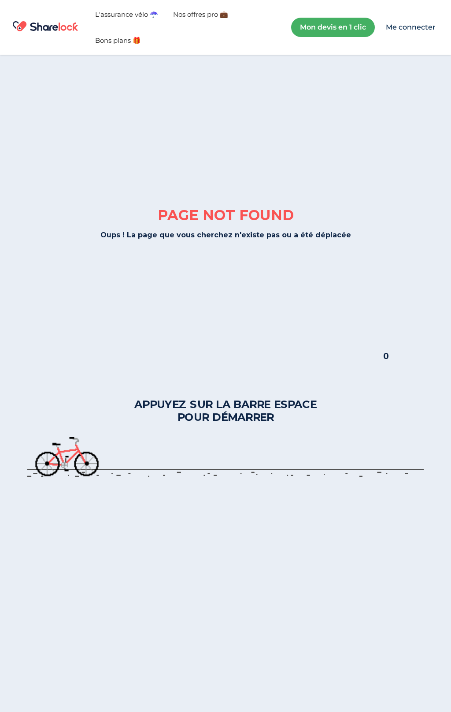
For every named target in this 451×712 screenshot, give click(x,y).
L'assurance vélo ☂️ (126, 14)
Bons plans (118, 40)
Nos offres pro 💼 (200, 14)
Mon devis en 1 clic (333, 27)
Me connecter (411, 27)
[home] (45, 27)
